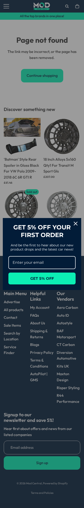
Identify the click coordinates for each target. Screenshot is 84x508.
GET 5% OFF (42, 278)
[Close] (75, 223)
